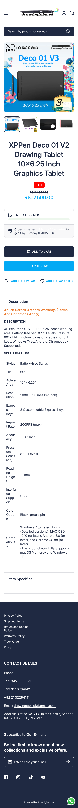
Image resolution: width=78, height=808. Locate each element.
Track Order (12, 641)
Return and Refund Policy (16, 628)
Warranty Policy (14, 636)
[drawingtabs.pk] (39, 13)
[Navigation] (6, 13)
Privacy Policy (13, 615)
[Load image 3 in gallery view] (66, 124)
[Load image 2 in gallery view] (30, 124)
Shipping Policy (14, 621)
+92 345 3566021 (17, 681)
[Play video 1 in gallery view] (48, 124)
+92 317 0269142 (17, 689)
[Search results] (69, 31)
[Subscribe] (69, 762)
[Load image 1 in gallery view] (12, 124)
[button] (39, 301)
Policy (8, 647)
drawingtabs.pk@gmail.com (35, 706)
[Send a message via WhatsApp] (71, 801)
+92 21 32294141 (16, 697)
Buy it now (39, 266)
